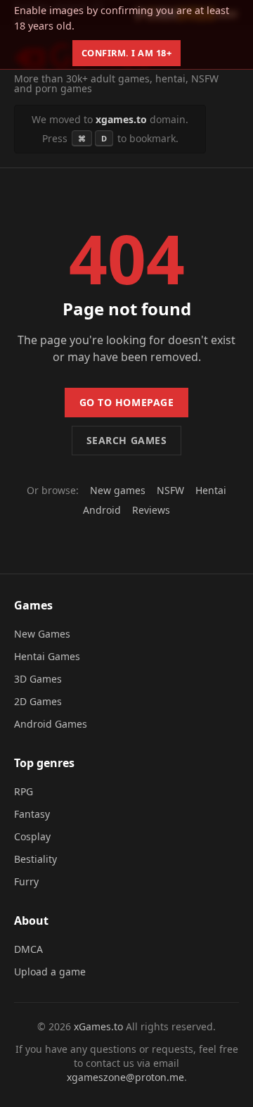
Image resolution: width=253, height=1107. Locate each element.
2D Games (38, 701)
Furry (26, 881)
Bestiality (35, 859)
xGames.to (98, 1026)
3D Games (38, 678)
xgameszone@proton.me (125, 1077)
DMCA (28, 949)
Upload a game (50, 971)
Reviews (151, 510)
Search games (126, 440)
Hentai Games (47, 656)
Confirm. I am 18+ (127, 52)
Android (102, 510)
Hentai (210, 490)
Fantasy (32, 814)
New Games (42, 633)
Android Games (50, 723)
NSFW (170, 490)
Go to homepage (126, 402)
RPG (23, 791)
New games (117, 490)
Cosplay (32, 836)
